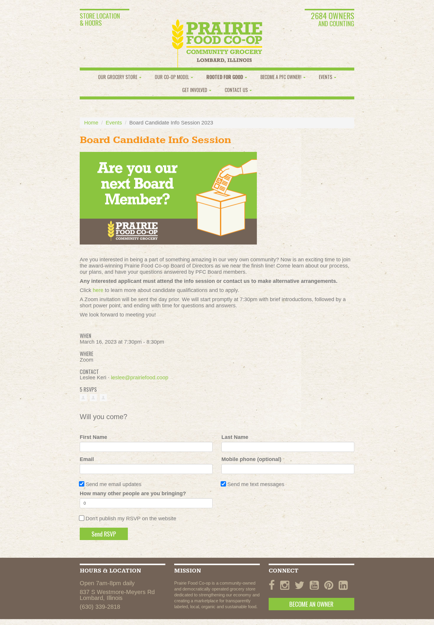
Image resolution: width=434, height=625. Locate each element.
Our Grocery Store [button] (118, 77)
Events (114, 123)
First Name (93, 437)
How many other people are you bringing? (133, 493)
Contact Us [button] (237, 89)
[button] (226, 76)
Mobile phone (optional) (251, 459)
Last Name (234, 437)
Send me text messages (255, 484)
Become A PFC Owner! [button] (281, 77)
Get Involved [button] (195, 89)
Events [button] (326, 77)
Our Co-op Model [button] (172, 77)
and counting (332, 20)
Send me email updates (113, 484)
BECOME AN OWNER (311, 603)
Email (87, 459)
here (98, 290)
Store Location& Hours (100, 19)
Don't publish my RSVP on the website (131, 518)
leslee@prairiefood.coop (139, 377)
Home (91, 123)
